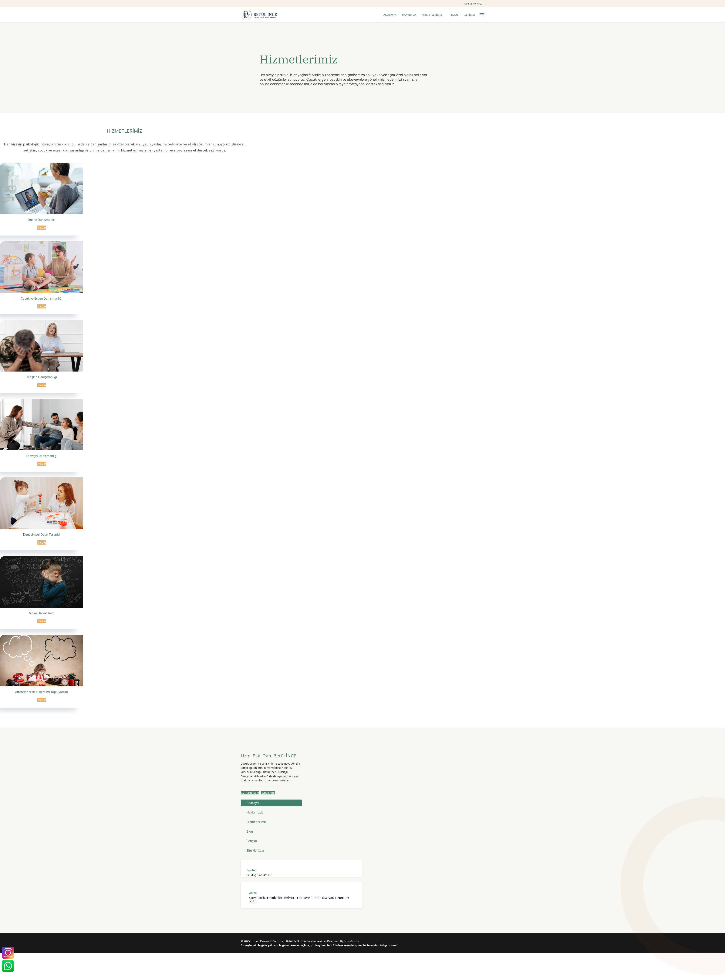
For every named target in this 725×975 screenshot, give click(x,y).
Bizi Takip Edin (250, 792)
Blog (250, 831)
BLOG (454, 14)
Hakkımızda (255, 812)
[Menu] (482, 14)
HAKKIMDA (409, 14)
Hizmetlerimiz (256, 822)
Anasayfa (253, 803)
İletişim (252, 841)
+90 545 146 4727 (473, 3)
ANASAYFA (389, 14)
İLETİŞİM (469, 14)
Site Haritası (255, 850)
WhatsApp (268, 792)
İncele (41, 228)
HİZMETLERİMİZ (432, 14)
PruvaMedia (351, 941)
